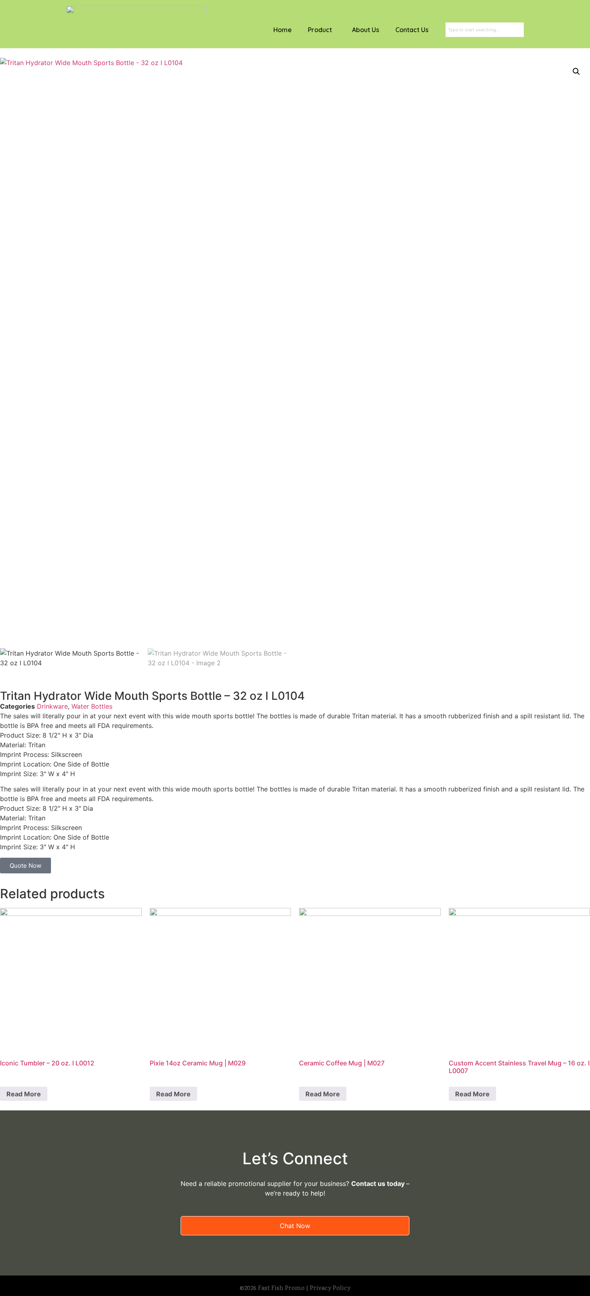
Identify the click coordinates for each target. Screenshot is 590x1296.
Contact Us (412, 30)
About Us (365, 30)
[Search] (522, 29)
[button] (576, 71)
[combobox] (483, 29)
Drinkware (52, 706)
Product (320, 30)
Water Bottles (91, 706)
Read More (23, 1094)
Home (282, 30)
